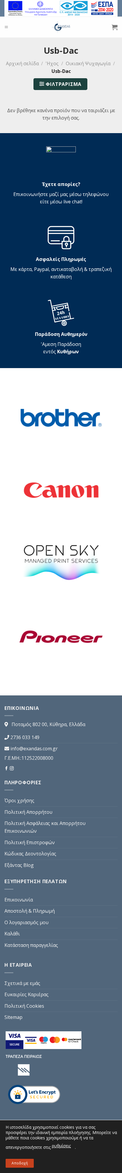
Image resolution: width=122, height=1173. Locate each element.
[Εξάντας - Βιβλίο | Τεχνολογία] (61, 27)
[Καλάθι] (115, 27)
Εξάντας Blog (19, 865)
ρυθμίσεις (61, 1146)
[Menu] (6, 27)
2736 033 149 (24, 737)
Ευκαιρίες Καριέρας (26, 994)
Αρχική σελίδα (22, 63)
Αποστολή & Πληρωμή (29, 911)
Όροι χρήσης (19, 800)
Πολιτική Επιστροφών (29, 842)
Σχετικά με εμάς (22, 983)
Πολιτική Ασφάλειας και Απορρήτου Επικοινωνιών (45, 827)
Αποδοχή (20, 1163)
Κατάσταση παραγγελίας (31, 945)
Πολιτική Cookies (24, 1006)
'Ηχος (52, 63)
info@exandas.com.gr (34, 748)
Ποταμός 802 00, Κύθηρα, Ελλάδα (48, 724)
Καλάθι (12, 933)
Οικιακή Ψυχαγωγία (88, 63)
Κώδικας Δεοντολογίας (30, 853)
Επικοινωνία (18, 899)
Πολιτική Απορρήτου (28, 812)
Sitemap (13, 1017)
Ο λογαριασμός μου (26, 922)
